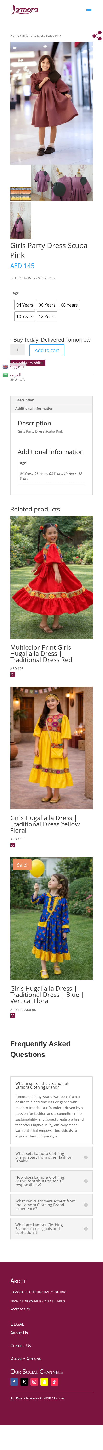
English (16, 366)
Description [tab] (24, 400)
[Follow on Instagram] (34, 1382)
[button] (27, 363)
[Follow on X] (24, 1382)
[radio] (25, 305)
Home (14, 35)
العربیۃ (15, 375)
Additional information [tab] (34, 408)
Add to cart (47, 350)
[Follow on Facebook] (14, 1382)
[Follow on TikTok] (54, 1382)
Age (16, 293)
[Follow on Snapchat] (44, 1382)
